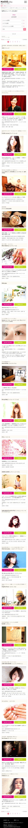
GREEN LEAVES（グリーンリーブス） (11, 472)
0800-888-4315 (8, 458)
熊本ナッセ (16, 820)
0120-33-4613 (8, 69)
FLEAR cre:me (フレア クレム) (9, 133)
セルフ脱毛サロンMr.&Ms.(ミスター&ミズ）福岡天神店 (14, 172)
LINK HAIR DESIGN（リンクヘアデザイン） (12, 663)
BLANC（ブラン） (6, 624)
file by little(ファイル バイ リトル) (10, 399)
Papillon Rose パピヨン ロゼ (9, 586)
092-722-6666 (8, 384)
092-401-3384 (8, 570)
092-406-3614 (8, 796)
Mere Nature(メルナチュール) (9, 245)
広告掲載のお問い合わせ (9, 822)
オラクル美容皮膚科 (7, 208)
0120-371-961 (8, 759)
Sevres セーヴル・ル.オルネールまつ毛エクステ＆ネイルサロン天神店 (14, 321)
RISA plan (4, 283)
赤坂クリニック (5, 48)
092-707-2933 (8, 645)
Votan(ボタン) (5, 775)
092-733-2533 (8, 420)
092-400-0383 (8, 304)
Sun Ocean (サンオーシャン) (9, 738)
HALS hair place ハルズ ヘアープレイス (12, 549)
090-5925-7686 (8, 493)
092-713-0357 (8, 722)
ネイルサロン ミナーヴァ (8, 701)
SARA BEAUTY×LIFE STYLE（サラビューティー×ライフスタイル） (14, 511)
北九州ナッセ (6, 820)
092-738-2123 (8, 154)
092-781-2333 (8, 194)
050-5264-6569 (8, 266)
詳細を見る (20, 69)
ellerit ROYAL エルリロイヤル (9, 363)
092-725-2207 (8, 532)
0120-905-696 (8, 229)
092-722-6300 (8, 342)
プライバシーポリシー (18, 822)
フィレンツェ (5, 92)
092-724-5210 (8, 607)
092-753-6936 (8, 684)
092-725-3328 (8, 113)
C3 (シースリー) (6, 437)
